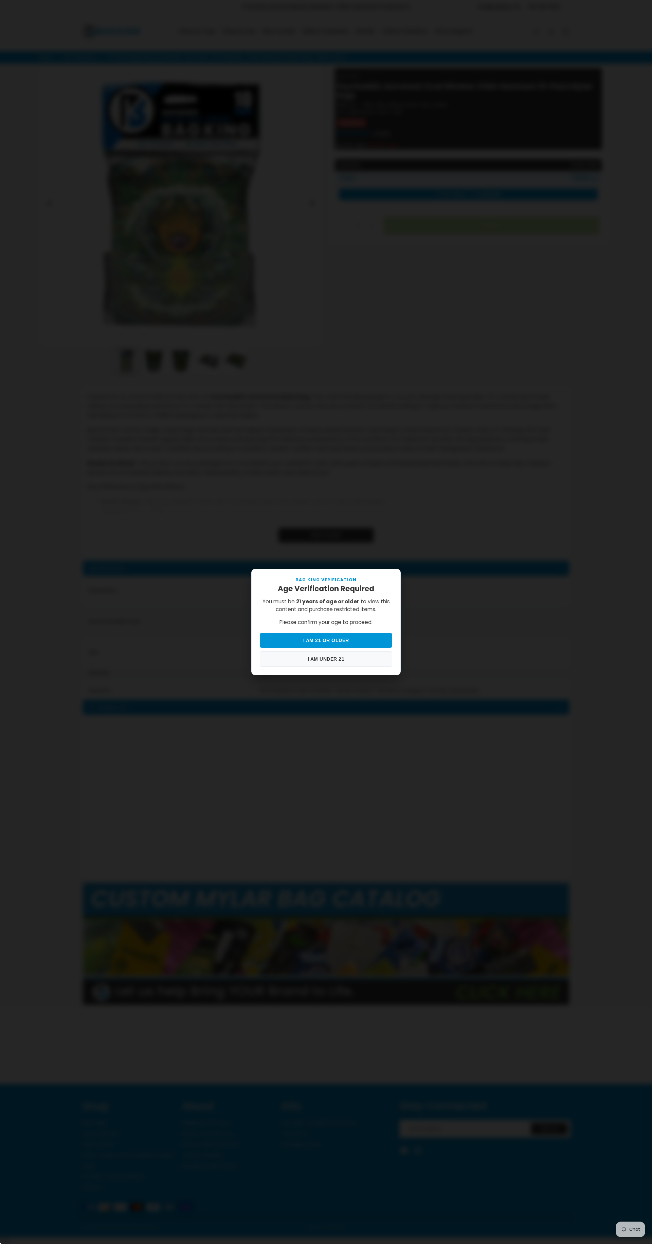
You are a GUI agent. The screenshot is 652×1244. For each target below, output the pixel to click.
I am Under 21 (326, 659)
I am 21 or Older (326, 640)
